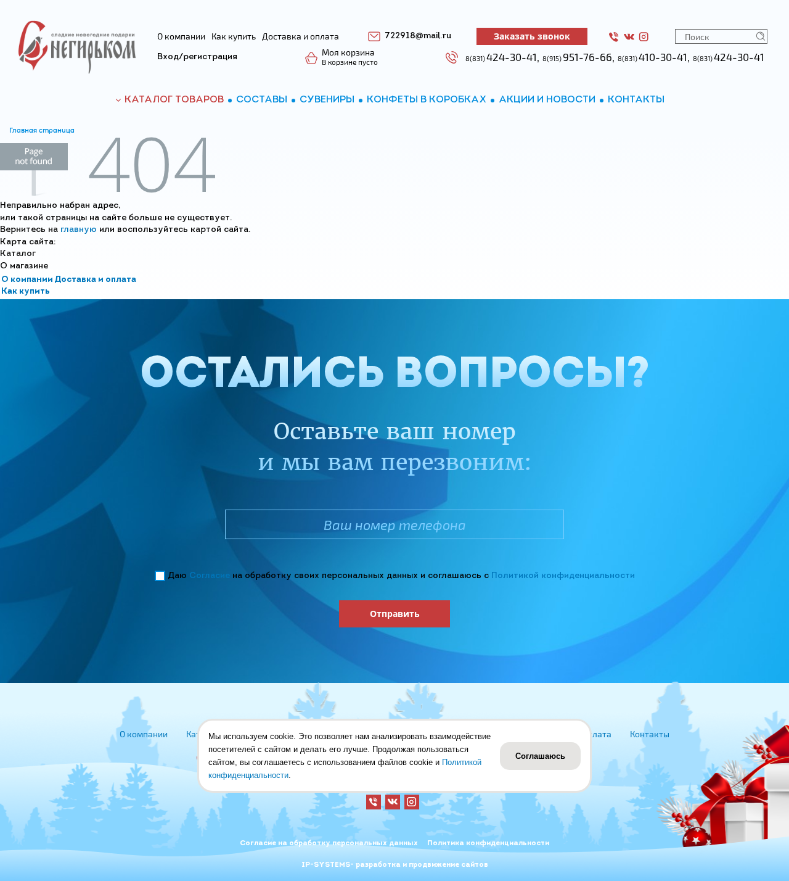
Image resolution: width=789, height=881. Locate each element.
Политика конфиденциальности (488, 843)
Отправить (395, 613)
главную (78, 229)
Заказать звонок (532, 36)
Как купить (25, 291)
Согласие (209, 576)
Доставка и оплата (95, 279)
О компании (27, 279)
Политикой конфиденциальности (563, 576)
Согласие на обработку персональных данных (329, 843)
